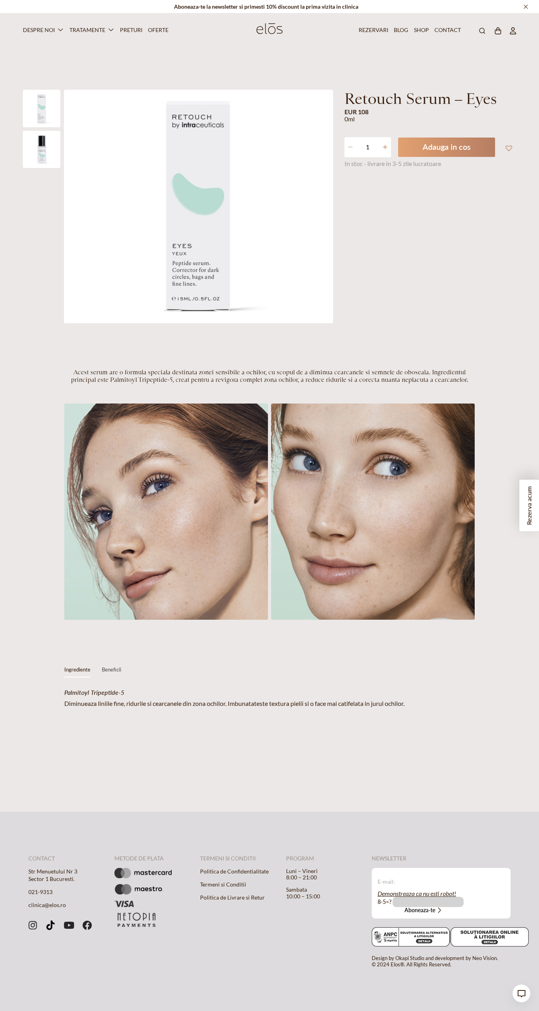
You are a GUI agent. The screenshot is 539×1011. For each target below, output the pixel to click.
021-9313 (40, 891)
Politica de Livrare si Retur (232, 897)
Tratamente (87, 29)
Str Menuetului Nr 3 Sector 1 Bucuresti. (52, 875)
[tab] (77, 671)
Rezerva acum (529, 505)
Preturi (130, 29)
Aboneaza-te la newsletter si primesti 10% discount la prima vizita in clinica (266, 6)
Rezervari (372, 29)
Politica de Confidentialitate (234, 871)
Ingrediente (77, 670)
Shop (420, 29)
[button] (508, 147)
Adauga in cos (447, 146)
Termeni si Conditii (223, 884)
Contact (446, 29)
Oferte (157, 29)
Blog (400, 29)
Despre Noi (39, 29)
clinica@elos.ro (47, 905)
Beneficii (111, 670)
